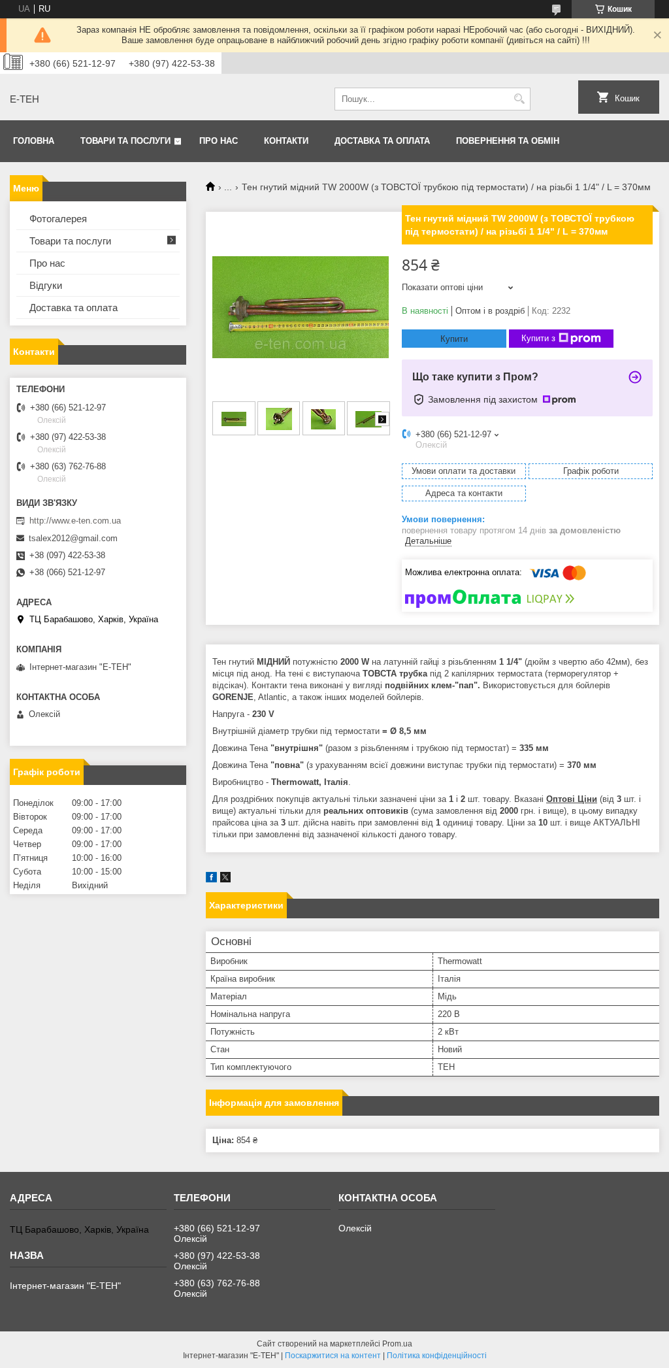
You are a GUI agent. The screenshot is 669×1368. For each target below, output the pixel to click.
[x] (225, 879)
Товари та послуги (125, 141)
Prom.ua (397, 1343)
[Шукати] (519, 99)
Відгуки (45, 285)
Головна (33, 141)
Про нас (218, 141)
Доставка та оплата (382, 141)
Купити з (538, 338)
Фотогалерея (58, 218)
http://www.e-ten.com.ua (75, 521)
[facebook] (211, 879)
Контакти (286, 141)
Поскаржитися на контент (333, 1355)
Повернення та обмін (507, 141)
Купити (454, 339)
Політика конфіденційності (437, 1355)
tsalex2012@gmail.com (73, 538)
